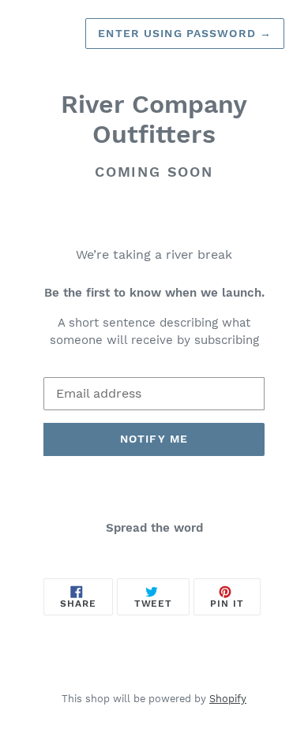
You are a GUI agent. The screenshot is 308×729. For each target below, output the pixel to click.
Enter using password (185, 33)
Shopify (227, 699)
